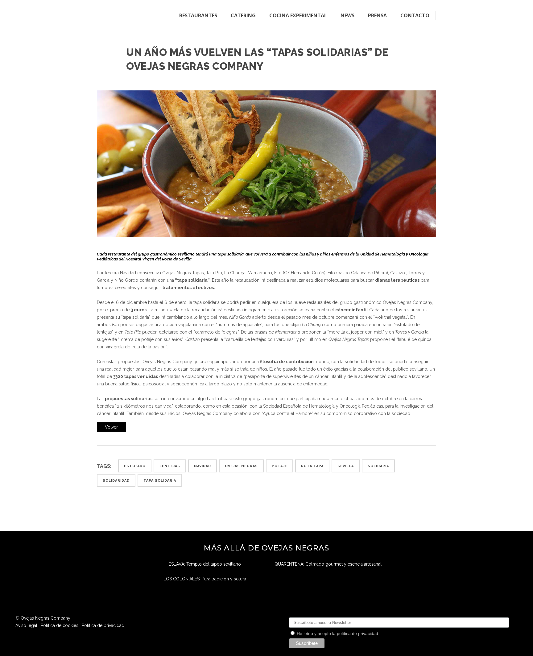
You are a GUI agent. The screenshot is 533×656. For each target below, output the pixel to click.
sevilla (345, 466)
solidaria (378, 466)
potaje (279, 466)
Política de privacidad (103, 625)
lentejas (169, 466)
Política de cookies (59, 625)
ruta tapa (312, 466)
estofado (135, 466)
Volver (111, 427)
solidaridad (116, 481)
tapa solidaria (159, 481)
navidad (202, 466)
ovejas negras (241, 466)
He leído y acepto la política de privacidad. (337, 633)
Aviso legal (26, 625)
